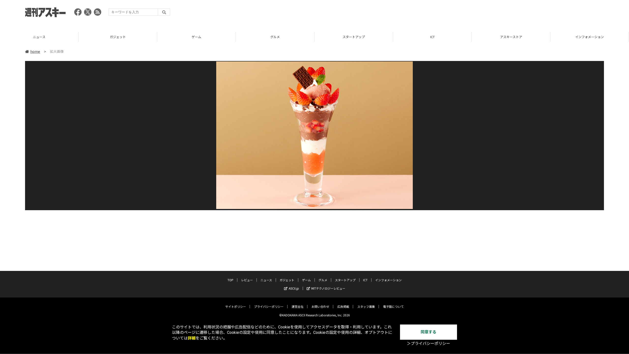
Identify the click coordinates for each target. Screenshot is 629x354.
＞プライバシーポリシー (428, 343)
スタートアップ (275, 36)
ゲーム (118, 36)
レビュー (247, 280)
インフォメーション (511, 36)
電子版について (393, 306)
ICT (354, 36)
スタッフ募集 (366, 306)
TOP (589, 36)
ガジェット (39, 36)
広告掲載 (343, 306)
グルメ (196, 36)
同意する (428, 332)
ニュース (266, 280)
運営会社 (297, 306)
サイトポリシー (235, 306)
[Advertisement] (514, 13)
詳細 (192, 338)
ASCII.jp (294, 288)
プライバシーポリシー (269, 306)
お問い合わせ (320, 306)
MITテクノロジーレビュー (328, 288)
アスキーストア (432, 36)
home (35, 51)
